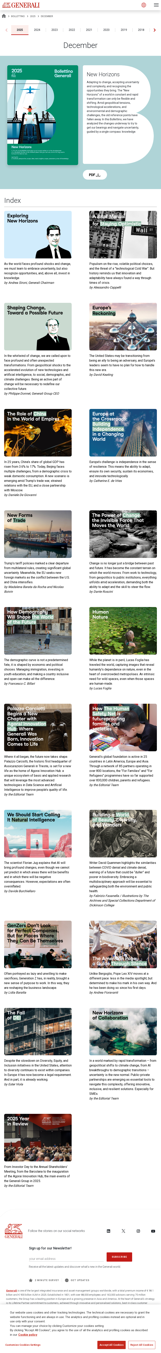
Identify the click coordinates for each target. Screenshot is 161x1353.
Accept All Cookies (111, 1344)
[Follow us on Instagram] (138, 1231)
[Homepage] (4, 16)
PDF (92, 175)
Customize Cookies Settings (22, 1344)
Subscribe (119, 1257)
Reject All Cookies (141, 1344)
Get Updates (80, 1280)
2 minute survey (47, 1280)
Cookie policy (27, 1334)
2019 (124, 29)
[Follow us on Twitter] (123, 1231)
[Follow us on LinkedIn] (109, 1231)
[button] (154, 30)
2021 (89, 29)
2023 (54, 29)
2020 (106, 29)
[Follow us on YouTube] (153, 1231)
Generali (11, 1290)
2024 (37, 29)
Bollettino (18, 16)
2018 (141, 29)
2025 (33, 16)
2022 (72, 29)
